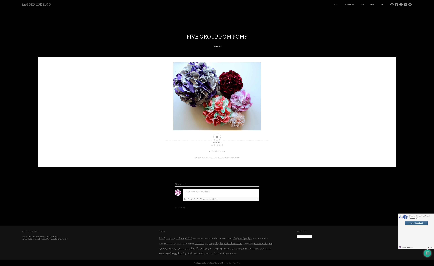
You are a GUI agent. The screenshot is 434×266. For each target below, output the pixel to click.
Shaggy (167, 253)
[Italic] (188, 199)
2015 (168, 238)
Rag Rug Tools (208, 249)
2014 (162, 238)
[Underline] (191, 199)
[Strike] (194, 199)
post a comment (232, 157)
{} (213, 199)
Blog (336, 5)
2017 (173, 238)
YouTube (410, 4)
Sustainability (200, 253)
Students (192, 253)
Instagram (392, 4)
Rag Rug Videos (235, 249)
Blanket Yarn (217, 238)
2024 (200, 238)
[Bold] (184, 199)
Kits (362, 5)
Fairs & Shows (263, 238)
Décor (254, 238)
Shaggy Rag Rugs (178, 253)
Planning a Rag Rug (263, 243)
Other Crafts (248, 243)
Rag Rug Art (177, 249)
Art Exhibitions (206, 238)
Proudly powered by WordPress (204, 263)
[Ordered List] (197, 199)
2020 (189, 238)
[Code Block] (207, 199)
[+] (216, 199)
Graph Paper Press (234, 263)
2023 (196, 238)
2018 (178, 238)
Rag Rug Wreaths (263, 249)
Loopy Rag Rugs (217, 243)
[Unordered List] (200, 199)
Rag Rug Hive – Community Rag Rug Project (35, 236)
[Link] (210, 199)
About (384, 5)
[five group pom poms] (217, 130)
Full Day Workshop (170, 244)
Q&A (162, 248)
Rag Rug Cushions (186, 249)
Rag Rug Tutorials (222, 249)
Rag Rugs (196, 248)
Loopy (206, 244)
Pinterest (401, 4)
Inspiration (191, 244)
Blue (224, 238)
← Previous (213, 151)
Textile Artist (219, 253)
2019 (183, 238)
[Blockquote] (203, 199)
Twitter (405, 4)
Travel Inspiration (231, 253)
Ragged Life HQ (169, 249)
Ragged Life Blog (36, 4)
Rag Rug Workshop (248, 248)
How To (185, 244)
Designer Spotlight (242, 238)
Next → (222, 151)
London (199, 243)
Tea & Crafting (209, 253)
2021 (194, 238)
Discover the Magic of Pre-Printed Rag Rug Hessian (38, 239)
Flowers (162, 244)
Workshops (349, 5)
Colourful (229, 238)
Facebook (396, 4)
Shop (372, 5)
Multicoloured (233, 243)
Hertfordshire (179, 244)
